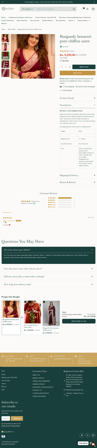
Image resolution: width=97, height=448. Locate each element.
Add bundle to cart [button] (78, 321)
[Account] (87, 9)
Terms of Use (6, 426)
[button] (3, 2)
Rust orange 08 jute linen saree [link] (31, 326)
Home (3, 29)
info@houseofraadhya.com (74, 390)
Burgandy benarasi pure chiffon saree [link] (11, 320)
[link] (11, 309)
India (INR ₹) (8, 432)
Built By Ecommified (8, 444)
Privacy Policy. (15, 426)
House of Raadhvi (12, 442)
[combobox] (48, 9)
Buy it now (78, 73)
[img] (7, 218)
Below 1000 (11, 29)
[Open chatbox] (93, 444)
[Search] (74, 9)
